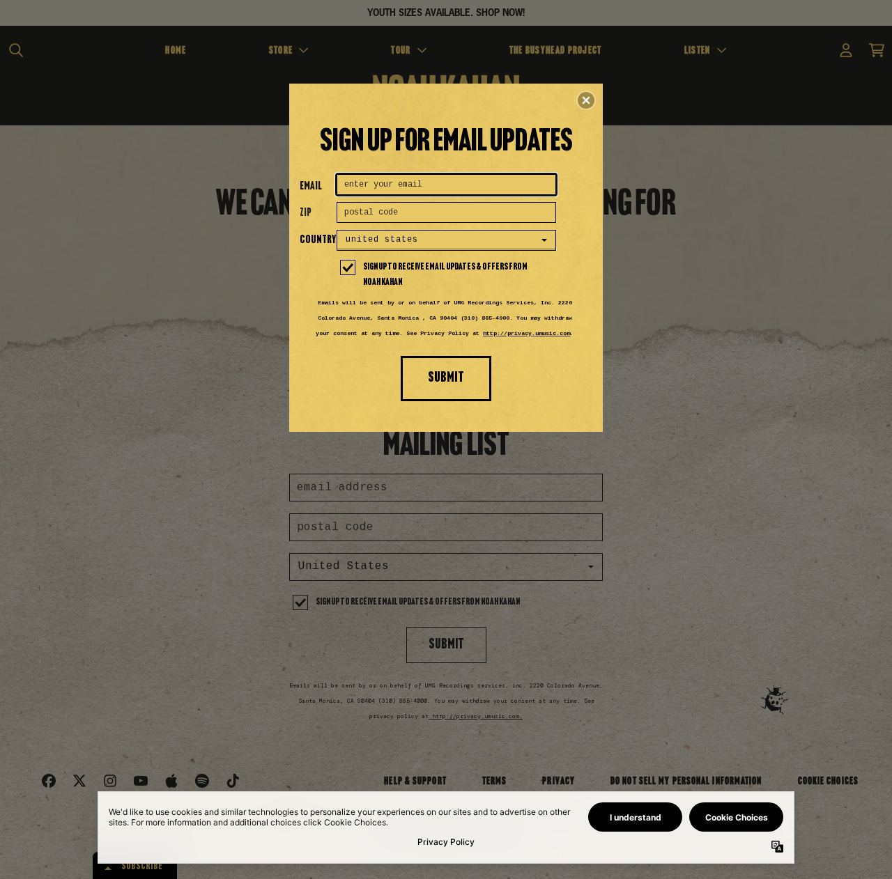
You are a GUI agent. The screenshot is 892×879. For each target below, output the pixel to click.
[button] (586, 100)
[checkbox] (448, 275)
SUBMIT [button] (446, 378)
